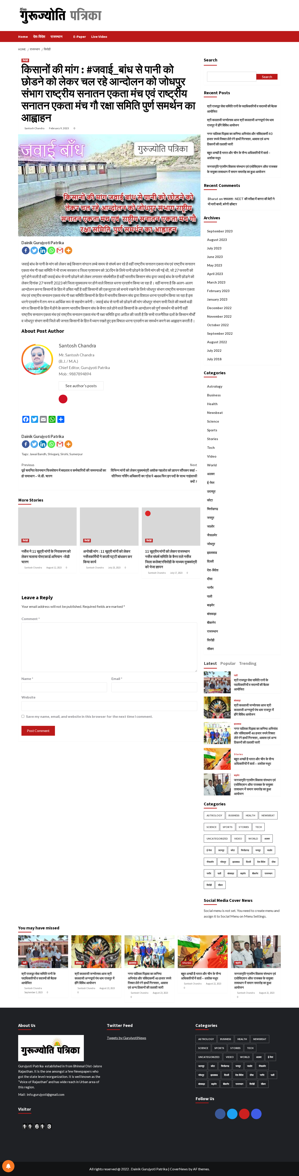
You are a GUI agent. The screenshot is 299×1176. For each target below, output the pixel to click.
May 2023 (214, 265)
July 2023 (214, 248)
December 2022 (219, 308)
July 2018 (214, 359)
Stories (212, 439)
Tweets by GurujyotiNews (126, 1038)
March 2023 (216, 282)
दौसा (209, 579)
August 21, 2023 (266, 992)
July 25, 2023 (114, 567)
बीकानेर (211, 622)
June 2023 (215, 257)
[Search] (278, 36)
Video (211, 456)
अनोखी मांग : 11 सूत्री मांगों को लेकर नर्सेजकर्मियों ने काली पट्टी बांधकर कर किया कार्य (107, 556)
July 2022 (214, 350)
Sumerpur (76, 454)
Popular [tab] (228, 663)
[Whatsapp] (51, 250)
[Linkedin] (43, 250)
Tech (211, 447)
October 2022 (218, 325)
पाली (209, 596)
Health (212, 404)
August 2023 (217, 240)
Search (210, 60)
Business (214, 395)
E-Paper (79, 36)
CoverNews (179, 1169)
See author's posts (81, 385)
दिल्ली (210, 561)
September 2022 (220, 333)
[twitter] (232, 1114)
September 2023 (220, 231)
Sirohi (64, 454)
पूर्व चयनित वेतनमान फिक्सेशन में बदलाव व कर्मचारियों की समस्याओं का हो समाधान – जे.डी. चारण (63, 470)
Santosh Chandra (34, 128)
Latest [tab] (210, 663)
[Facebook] (26, 250)
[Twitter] (34, 250)
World (212, 465)
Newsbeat (215, 413)
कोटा (210, 500)
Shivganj (53, 454)
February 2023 (218, 291)
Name (27, 678)
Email (116, 678)
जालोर (211, 526)
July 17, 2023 (176, 572)
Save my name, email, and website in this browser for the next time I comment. (89, 716)
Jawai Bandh (38, 454)
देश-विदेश (39, 36)
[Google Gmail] (60, 250)
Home (23, 36)
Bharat (213, 199)
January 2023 (217, 299)
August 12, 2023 (54, 567)
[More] (68, 250)
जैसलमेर (212, 535)
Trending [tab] (248, 663)
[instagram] (256, 1114)
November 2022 (219, 316)
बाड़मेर (211, 605)
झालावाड (212, 552)
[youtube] (244, 1114)
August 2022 (217, 342)
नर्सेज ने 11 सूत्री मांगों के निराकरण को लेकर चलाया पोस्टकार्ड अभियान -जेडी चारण (46, 556)
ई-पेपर (211, 482)
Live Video (99, 36)
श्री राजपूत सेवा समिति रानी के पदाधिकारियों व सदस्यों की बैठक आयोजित (242, 108)
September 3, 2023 (33, 992)
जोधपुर (211, 544)
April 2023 (215, 274)
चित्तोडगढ (212, 509)
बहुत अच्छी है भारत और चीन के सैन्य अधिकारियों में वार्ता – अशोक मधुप (238, 155)
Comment (30, 619)
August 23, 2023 (107, 988)
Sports (212, 430)
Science (213, 421)
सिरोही (25, 60)
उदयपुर (211, 491)
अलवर (211, 474)
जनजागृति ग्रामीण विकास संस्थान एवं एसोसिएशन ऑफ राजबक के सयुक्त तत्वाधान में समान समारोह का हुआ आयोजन (242, 169)
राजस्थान (56, 36)
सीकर (210, 649)
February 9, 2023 (59, 128)
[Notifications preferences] (8, 1166)
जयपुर (210, 517)
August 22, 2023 (213, 983)
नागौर (210, 587)
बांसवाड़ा (211, 614)
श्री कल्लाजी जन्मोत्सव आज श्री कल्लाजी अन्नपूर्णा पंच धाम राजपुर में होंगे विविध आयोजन (240, 122)
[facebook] (220, 1114)
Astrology (214, 386)
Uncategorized (217, 838)
